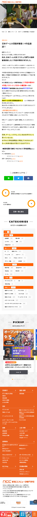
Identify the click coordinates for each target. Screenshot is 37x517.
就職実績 (4, 431)
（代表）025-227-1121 (10, 494)
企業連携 (8, 238)
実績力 (4, 396)
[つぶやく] (18, 178)
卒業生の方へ (22, 448)
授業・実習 (9, 267)
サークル (8, 274)
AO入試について (23, 431)
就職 (18, 241)
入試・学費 (22, 433)
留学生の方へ (5, 448)
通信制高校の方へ (23, 445)
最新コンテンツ (10, 248)
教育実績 (8, 235)
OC (7, 232)
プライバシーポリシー (24, 472)
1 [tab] (12, 379)
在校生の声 (5, 460)
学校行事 (19, 271)
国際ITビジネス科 (10, 290)
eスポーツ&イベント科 (7, 420)
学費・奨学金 (9, 284)
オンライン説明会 (23, 460)
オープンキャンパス (10, 280)
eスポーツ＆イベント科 (11, 300)
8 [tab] (24, 379)
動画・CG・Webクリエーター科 (13, 306)
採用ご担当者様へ (6, 451)
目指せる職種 (5, 400)
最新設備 (21, 393)
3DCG (8, 258)
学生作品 (8, 271)
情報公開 (21, 469)
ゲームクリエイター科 (7, 416)
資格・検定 (19, 238)
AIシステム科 (23, 293)
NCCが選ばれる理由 (7, 393)
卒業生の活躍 (5, 435)
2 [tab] (14, 379)
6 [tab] (21, 379)
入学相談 (8, 277)
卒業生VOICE (9, 245)
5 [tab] (19, 379)
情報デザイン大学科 (10, 293)
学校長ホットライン (24, 474)
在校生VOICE (20, 267)
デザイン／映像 (10, 261)
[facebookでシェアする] (28, 178)
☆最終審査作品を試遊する (10, 110)
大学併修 (21, 261)
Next (34, 353)
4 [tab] (17, 379)
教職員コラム (10, 287)
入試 (20, 280)
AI (7, 251)
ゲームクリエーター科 (24, 297)
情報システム (16, 251)
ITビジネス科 (22, 290)
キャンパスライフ (10, 264)
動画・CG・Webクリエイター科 (26, 410)
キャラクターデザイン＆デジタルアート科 (15, 303)
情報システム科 (10, 297)
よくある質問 (5, 402)
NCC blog (5, 466)
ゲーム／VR (9, 254)
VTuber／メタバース (19, 258)
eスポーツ (19, 254)
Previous (2, 353)
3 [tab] (15, 379)
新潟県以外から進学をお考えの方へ (10, 445)
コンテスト (9, 241)
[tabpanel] (18, 351)
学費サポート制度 (23, 435)
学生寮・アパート (23, 437)
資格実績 (4, 398)
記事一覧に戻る (18, 211)
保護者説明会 (22, 462)
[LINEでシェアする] (8, 178)
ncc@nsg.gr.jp (23, 496)
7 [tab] (22, 379)
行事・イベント (5, 458)
